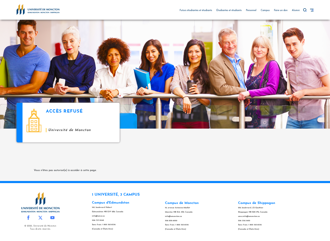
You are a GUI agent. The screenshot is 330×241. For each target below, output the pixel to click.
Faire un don (281, 10)
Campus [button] (265, 10)
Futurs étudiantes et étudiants (196, 10)
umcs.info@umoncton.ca (249, 216)
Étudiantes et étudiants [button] (229, 10)
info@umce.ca (98, 216)
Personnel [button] (251, 10)
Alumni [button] (296, 10)
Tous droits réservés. (40, 229)
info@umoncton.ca (173, 216)
